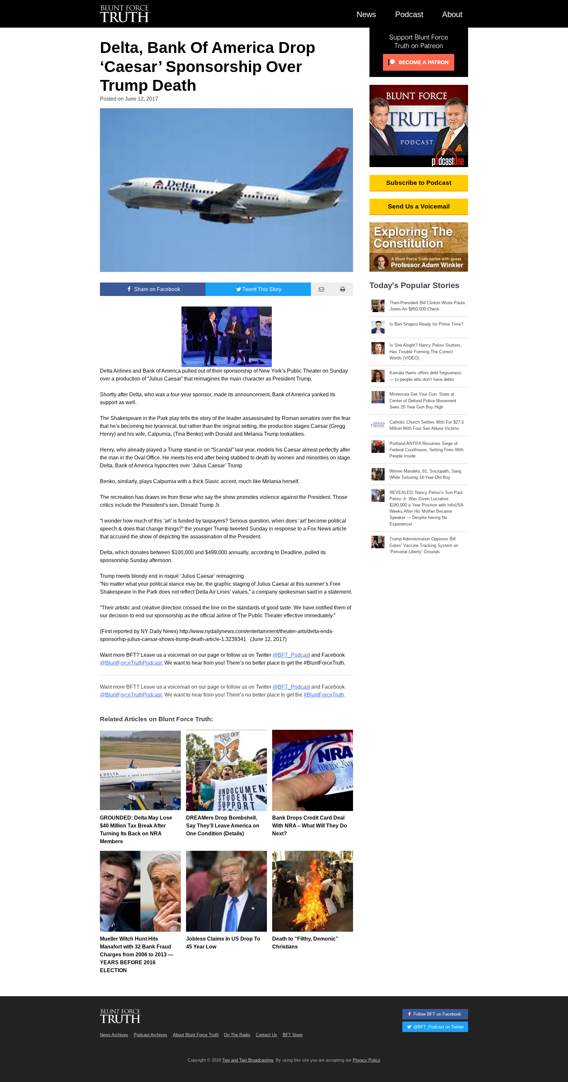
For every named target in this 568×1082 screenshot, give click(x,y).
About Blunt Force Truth (196, 1034)
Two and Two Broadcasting (247, 1060)
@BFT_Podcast (291, 655)
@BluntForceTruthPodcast (131, 663)
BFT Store (292, 1034)
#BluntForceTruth (324, 695)
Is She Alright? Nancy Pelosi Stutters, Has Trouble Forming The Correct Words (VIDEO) (426, 351)
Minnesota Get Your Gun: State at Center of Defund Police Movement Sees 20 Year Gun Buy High (423, 400)
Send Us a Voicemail (419, 206)
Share (156, 289)
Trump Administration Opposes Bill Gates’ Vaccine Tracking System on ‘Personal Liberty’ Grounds (424, 545)
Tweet (261, 289)
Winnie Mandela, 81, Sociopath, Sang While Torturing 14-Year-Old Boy (425, 474)
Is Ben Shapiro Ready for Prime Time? (426, 324)
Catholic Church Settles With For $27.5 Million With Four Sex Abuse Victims (427, 425)
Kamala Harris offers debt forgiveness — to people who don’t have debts (426, 375)
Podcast (409, 14)
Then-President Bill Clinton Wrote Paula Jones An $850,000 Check (427, 305)
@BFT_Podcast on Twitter (438, 1026)
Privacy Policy (366, 1060)
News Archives (114, 1034)
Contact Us (266, 1034)
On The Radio (237, 1034)
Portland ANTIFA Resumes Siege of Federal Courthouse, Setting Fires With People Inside (426, 449)
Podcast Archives (150, 1034)
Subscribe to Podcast (418, 182)
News (366, 14)
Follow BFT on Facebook (436, 1014)
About (452, 14)
